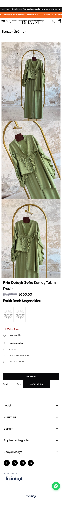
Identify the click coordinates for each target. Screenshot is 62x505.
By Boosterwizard (11, 473)
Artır (19, 384)
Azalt (5, 384)
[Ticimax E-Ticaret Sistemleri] (31, 496)
